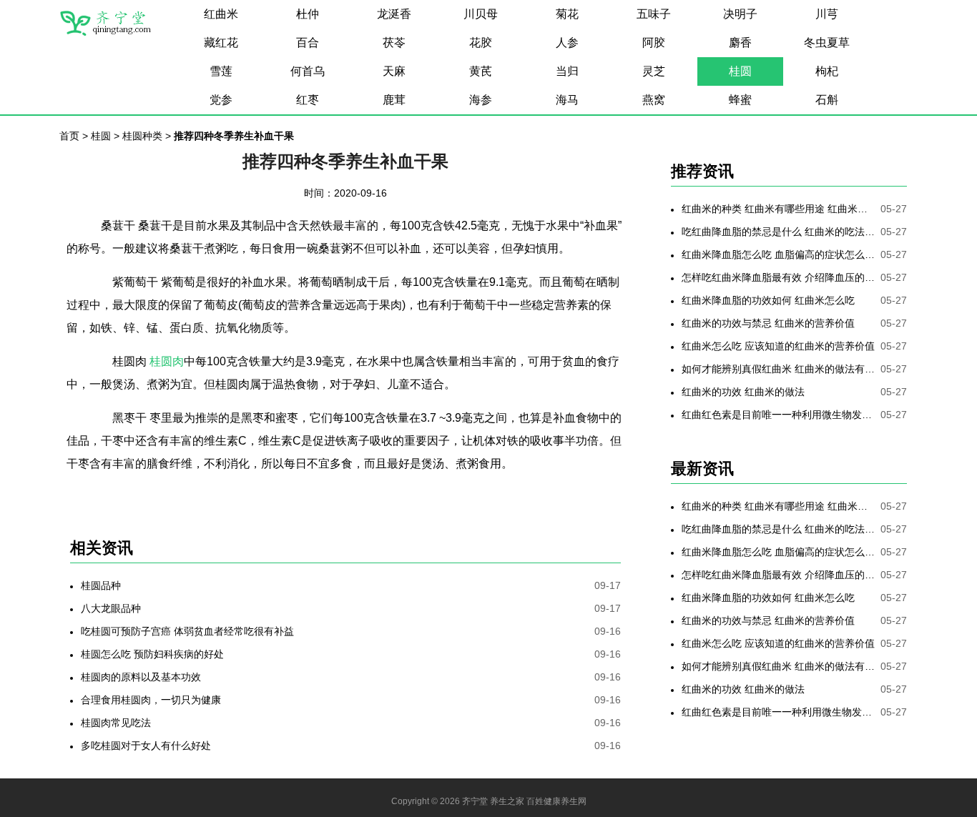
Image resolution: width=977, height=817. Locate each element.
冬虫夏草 (827, 42)
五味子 (654, 14)
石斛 (826, 100)
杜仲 (307, 14)
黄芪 (480, 71)
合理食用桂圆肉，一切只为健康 (151, 699)
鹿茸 (394, 100)
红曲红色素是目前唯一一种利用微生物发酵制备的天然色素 (778, 414)
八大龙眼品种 (111, 608)
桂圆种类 (142, 136)
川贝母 (480, 14)
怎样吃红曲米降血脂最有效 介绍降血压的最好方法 (778, 277)
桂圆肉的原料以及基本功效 (141, 677)
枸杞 (826, 71)
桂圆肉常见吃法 (116, 722)
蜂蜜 (740, 100)
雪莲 (221, 71)
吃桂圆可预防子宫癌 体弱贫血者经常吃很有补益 (187, 631)
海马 (567, 100)
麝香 (740, 42)
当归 (567, 71)
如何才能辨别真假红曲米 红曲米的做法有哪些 (778, 369)
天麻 (394, 71)
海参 (480, 100)
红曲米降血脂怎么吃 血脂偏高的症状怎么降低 (778, 254)
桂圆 (740, 71)
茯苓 (394, 42)
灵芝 (653, 71)
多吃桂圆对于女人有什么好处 (146, 745)
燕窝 (653, 100)
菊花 (567, 14)
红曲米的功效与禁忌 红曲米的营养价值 (768, 323)
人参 (567, 42)
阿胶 (653, 42)
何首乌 (307, 71)
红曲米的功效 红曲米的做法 (743, 391)
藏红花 (221, 42)
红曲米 (221, 14)
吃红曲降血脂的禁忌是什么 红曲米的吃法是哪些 (778, 231)
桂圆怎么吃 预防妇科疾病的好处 (152, 654)
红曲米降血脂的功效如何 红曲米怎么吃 (768, 300)
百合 (307, 42)
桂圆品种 (101, 585)
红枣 (307, 100)
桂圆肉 (166, 361)
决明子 (740, 14)
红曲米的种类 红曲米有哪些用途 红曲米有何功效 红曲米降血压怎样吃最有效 (778, 208)
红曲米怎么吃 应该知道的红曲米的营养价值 (778, 346)
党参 (221, 100)
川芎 (826, 14)
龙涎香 (394, 14)
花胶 (480, 42)
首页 (69, 136)
